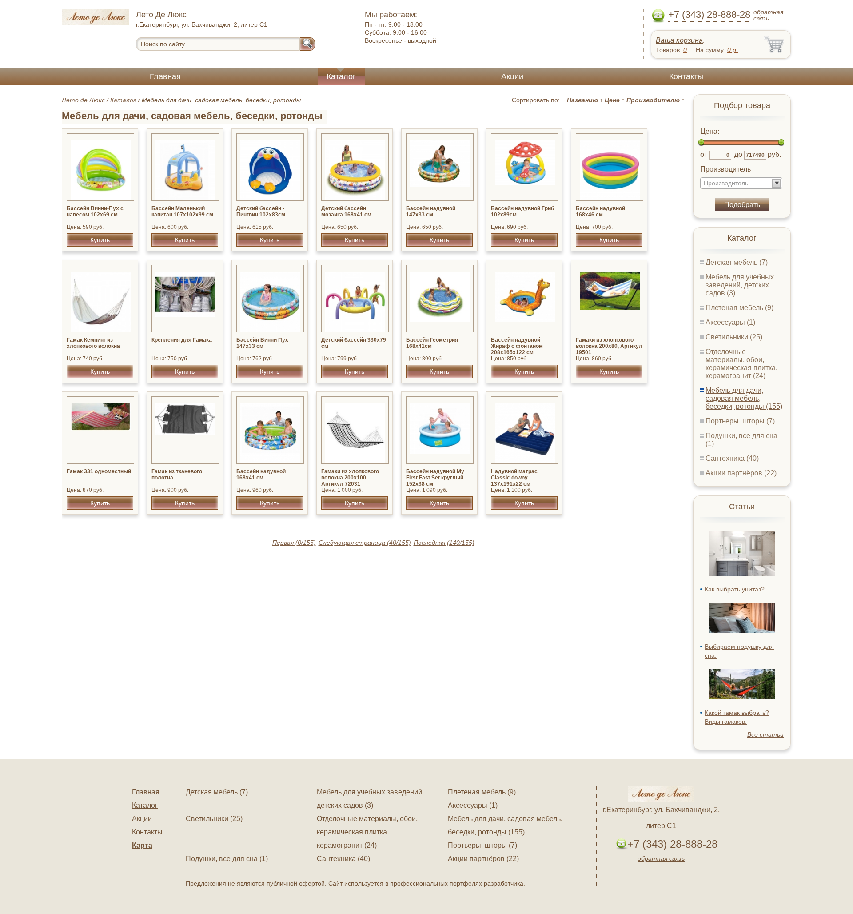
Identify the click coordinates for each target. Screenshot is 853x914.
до (738, 154)
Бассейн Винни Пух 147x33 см (262, 343)
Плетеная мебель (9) (739, 307)
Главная (165, 76)
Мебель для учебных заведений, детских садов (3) (740, 285)
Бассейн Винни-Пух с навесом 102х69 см (95, 211)
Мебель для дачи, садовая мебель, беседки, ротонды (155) (744, 398)
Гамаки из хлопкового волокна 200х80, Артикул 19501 (609, 346)
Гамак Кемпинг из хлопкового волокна (93, 343)
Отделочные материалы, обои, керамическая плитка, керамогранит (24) (741, 363)
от (703, 154)
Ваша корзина (679, 40)
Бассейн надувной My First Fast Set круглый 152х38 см (435, 477)
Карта (142, 845)
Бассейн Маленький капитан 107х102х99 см (182, 211)
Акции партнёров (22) (741, 473)
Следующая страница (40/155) (365, 542)
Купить (100, 239)
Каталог (341, 76)
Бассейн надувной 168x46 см (600, 211)
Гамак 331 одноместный (99, 471)
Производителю (655, 100)
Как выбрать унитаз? (735, 589)
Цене (615, 100)
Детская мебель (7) (737, 262)
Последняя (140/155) (444, 542)
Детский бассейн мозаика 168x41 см (346, 211)
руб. (774, 154)
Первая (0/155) (294, 542)
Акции (512, 76)
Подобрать (742, 204)
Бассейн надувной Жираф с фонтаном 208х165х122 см (517, 346)
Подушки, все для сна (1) (227, 858)
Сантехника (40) (732, 458)
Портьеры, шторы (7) (740, 421)
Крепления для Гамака (181, 340)
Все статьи (765, 734)
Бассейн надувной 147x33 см (430, 211)
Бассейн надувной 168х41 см (261, 474)
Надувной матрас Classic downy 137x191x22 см (514, 477)
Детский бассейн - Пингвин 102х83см (260, 211)
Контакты (686, 76)
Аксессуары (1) (730, 322)
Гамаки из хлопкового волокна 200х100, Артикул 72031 (350, 477)
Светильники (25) (734, 337)
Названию (585, 100)
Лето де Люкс (83, 100)
